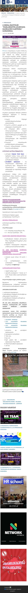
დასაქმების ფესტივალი (9, 403)
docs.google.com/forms (18, 209)
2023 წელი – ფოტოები (11, 319)
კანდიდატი (19, 403)
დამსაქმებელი (11, 400)
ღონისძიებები (7, 22)
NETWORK (13, 352)
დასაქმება (18, 401)
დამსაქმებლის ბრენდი (9, 401)
